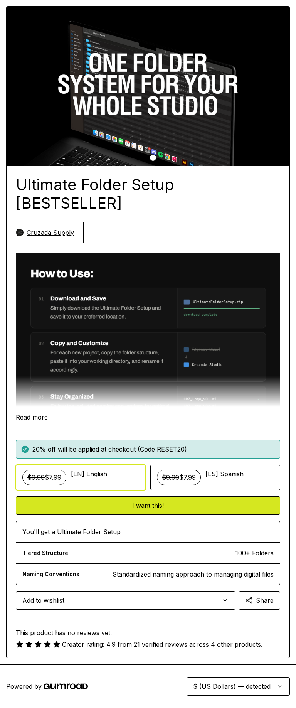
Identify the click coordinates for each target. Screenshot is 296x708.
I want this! (148, 505)
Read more (32, 417)
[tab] (143, 157)
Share (265, 600)
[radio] (81, 477)
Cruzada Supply (50, 232)
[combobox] (125, 600)
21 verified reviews (160, 644)
